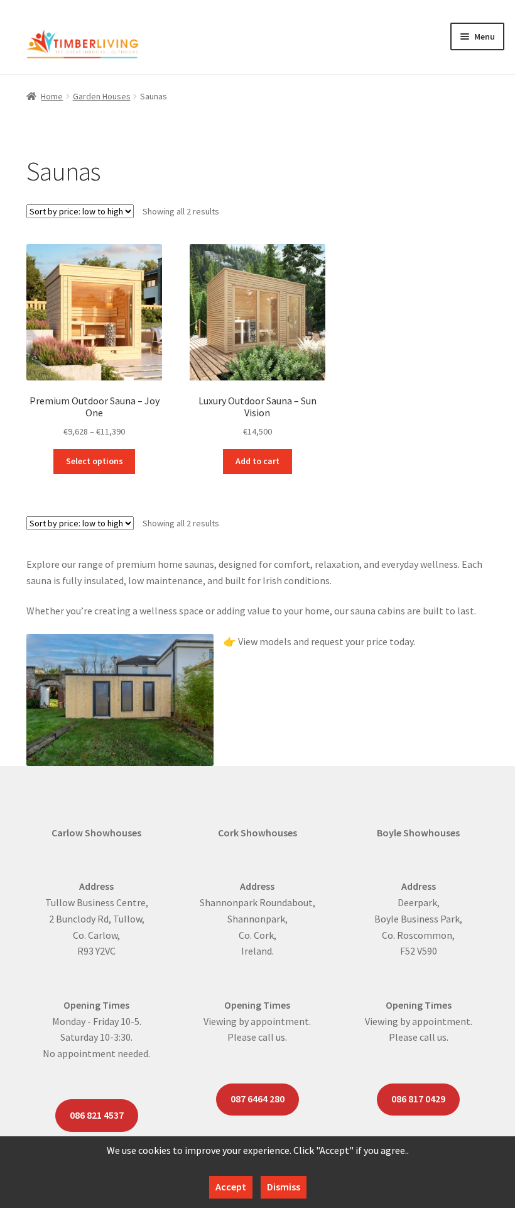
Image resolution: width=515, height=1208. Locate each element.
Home (52, 96)
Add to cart (257, 461)
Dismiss (283, 1186)
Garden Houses (102, 96)
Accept (230, 1186)
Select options (94, 461)
